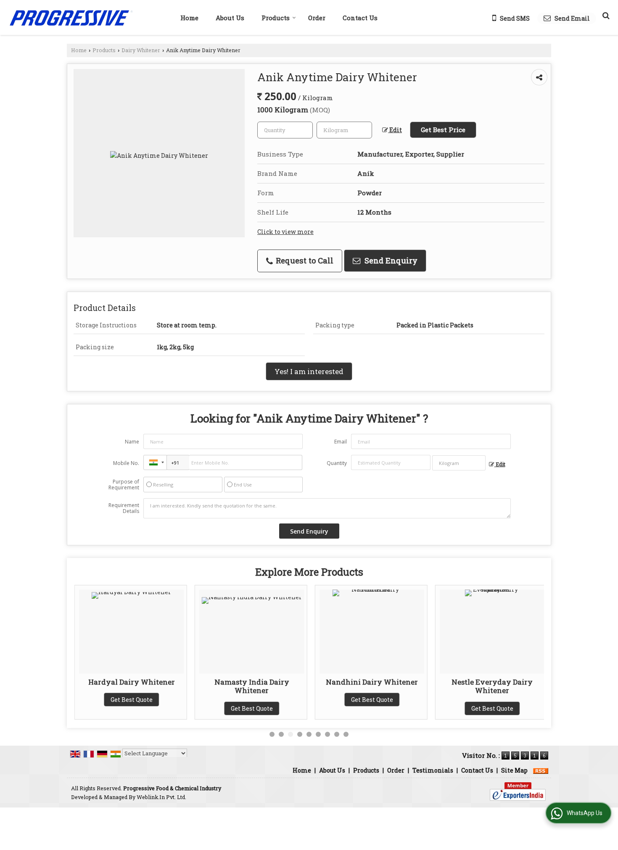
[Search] (605, 15)
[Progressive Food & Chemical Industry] (70, 17)
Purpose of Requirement (123, 485)
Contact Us (360, 17)
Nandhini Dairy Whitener (372, 682)
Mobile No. (126, 463)
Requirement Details (123, 508)
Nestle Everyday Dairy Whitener (492, 686)
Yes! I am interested (309, 371)
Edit (395, 130)
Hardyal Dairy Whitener (131, 682)
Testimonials (432, 770)
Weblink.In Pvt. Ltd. (161, 797)
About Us (230, 17)
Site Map (514, 770)
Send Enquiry (389, 260)
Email (340, 441)
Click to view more (285, 232)
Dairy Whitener (140, 50)
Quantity (337, 463)
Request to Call (303, 260)
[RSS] (540, 770)
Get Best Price (443, 129)
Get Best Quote (132, 700)
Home (189, 17)
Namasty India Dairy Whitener (251, 686)
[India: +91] (155, 462)
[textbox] (344, 130)
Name (132, 441)
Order (316, 17)
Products (275, 17)
